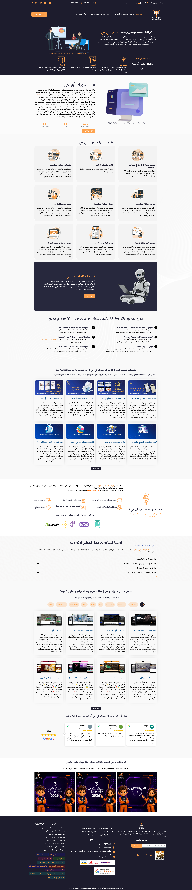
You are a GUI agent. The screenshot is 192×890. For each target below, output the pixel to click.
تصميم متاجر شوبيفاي (148, 677)
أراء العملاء (116, 14)
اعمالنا (109, 14)
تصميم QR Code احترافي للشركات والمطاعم (142, 165)
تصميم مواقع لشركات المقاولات (113, 630)
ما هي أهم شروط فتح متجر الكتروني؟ (50, 442)
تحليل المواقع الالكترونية (104, 203)
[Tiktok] (32, 3)
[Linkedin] (45, 3)
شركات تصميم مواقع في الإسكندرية (55, 843)
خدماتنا (125, 14)
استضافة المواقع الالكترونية (61, 164)
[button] (96, 545)
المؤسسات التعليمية (49, 339)
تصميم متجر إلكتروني (56, 866)
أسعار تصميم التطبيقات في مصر (52, 398)
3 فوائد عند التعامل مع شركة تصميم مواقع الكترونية (47, 874)
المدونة (102, 14)
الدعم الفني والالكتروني (63, 203)
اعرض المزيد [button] (119, 743)
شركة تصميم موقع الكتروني (55, 870)
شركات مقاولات (61, 604)
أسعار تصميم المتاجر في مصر (57, 834)
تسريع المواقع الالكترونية (146, 203)
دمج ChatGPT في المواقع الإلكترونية (54, 831)
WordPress (74, 604)
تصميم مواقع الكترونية (56, 877)
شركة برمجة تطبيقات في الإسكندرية (144, 398)
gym (100, 604)
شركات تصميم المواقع (106, 485)
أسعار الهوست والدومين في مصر (83, 398)
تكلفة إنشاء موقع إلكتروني (142, 549)
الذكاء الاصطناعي (93, 14)
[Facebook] (50, 3)
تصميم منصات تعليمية (116, 677)
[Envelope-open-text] (138, 855)
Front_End (110, 604)
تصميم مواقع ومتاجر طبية (84, 630)
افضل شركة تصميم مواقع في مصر (114, 398)
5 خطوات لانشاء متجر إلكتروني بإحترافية (51, 862)
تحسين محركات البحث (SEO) (60, 242)
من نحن (132, 14)
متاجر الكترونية (42, 855)
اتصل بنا (71, 14)
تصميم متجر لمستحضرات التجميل (81, 677)
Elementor (122, 604)
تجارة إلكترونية (58, 858)
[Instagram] (36, 3)
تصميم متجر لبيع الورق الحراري (51, 677)
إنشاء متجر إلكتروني (57, 855)
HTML (93, 604)
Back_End (133, 604)
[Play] (137, 792)
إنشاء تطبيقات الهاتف (105, 164)
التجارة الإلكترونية (44, 858)
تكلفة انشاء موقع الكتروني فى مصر (82, 442)
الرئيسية (139, 14)
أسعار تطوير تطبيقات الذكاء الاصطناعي (53, 828)
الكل (142, 604)
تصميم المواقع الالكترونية (145, 242)
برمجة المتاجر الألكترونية (104, 242)
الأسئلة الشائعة (81, 14)
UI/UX (84, 604)
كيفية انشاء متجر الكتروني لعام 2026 (143, 442)
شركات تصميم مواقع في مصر (115, 442)
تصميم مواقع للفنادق (54, 630)
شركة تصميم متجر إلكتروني (38, 866)
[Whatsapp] (41, 3)
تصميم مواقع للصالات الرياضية (145, 630)
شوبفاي (50, 604)
